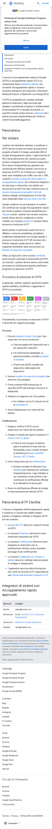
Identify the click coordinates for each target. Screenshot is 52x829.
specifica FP (17, 525)
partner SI (28, 221)
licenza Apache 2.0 (27, 646)
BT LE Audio (23, 438)
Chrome (5, 742)
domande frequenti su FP (36, 575)
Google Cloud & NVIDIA (12, 691)
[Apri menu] (4, 3)
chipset (5, 214)
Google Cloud (8, 760)
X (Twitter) (7, 721)
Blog (4, 703)
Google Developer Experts (13, 682)
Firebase (6, 746)
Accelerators (7, 687)
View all (5, 769)
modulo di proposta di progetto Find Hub (21, 192)
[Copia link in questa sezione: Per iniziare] (21, 138)
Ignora (26, 40)
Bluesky (5, 708)
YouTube (6, 725)
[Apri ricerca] (38, 3)
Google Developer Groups (13, 678)
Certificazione (26, 541)
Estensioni (24, 533)
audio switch (35, 453)
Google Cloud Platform (12, 800)
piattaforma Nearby (29, 84)
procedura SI (22, 404)
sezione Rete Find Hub (34, 199)
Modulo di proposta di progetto (17, 250)
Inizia (26, 47)
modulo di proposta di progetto (31, 376)
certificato (40, 255)
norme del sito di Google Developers (33, 649)
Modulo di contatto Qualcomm (28, 622)
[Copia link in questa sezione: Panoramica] (23, 130)
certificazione (38, 461)
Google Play (7, 764)
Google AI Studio (9, 751)
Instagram (6, 712)
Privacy (15, 816)
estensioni (38, 113)
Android (5, 738)
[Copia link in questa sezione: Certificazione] (19, 421)
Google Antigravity (10, 755)
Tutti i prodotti (8, 804)
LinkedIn (5, 717)
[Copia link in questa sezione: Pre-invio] (14, 330)
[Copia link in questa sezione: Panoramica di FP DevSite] (43, 502)
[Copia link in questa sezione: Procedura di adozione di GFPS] (44, 277)
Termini (5, 816)
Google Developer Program (14, 673)
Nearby (19, 3)
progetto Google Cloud (26, 336)
